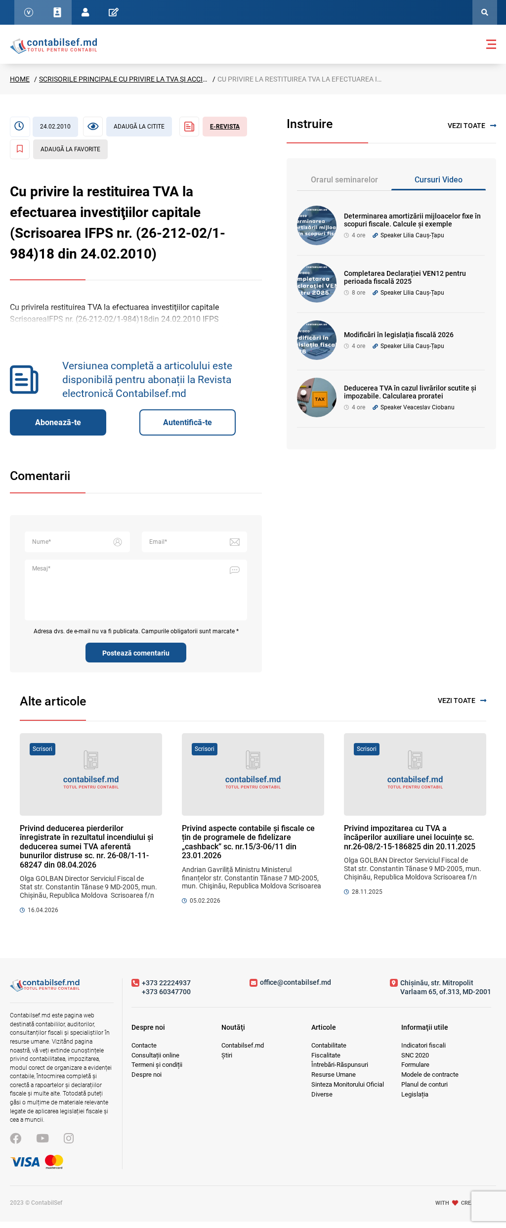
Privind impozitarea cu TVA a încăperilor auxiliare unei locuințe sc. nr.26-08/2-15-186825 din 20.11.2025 (409, 837)
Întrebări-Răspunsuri (339, 1064)
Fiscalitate (325, 1055)
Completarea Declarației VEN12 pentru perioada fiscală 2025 (405, 277)
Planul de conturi (424, 1084)
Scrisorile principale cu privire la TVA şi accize (125, 79)
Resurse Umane (333, 1074)
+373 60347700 (166, 992)
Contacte (144, 1045)
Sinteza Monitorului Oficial (347, 1084)
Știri (226, 1055)
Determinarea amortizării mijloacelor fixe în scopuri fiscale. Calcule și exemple (412, 220)
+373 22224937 (166, 983)
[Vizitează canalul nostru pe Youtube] (42, 1138)
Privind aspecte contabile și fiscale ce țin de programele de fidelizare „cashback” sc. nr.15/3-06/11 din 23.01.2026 (248, 842)
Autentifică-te (187, 422)
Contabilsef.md (242, 1045)
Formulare (415, 1064)
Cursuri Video (439, 179)
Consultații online (155, 1055)
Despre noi (146, 1074)
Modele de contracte (430, 1074)
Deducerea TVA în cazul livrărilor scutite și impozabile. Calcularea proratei (410, 392)
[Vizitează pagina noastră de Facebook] (15, 1138)
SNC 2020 (415, 1055)
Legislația (414, 1094)
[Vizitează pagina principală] (53, 45)
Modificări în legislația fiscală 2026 (399, 335)
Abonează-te (58, 422)
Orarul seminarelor (344, 179)
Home (20, 79)
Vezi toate (466, 126)
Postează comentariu (135, 653)
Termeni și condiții (156, 1064)
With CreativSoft (465, 1202)
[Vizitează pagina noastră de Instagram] (69, 1138)
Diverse (322, 1094)
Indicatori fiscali (423, 1045)
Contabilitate (328, 1045)
